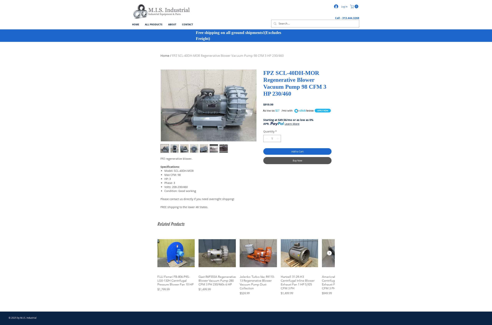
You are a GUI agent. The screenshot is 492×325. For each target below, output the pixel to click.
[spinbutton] (272, 138)
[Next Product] (329, 253)
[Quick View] (176, 253)
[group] (246, 265)
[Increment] (278, 138)
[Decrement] (266, 138)
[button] (354, 6)
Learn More (292, 124)
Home (164, 56)
